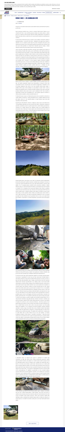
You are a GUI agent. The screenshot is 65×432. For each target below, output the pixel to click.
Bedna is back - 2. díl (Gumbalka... (23, 15)
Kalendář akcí (21, 12)
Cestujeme (20, 23)
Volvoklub (39, 12)
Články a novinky (28, 12)
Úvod (16, 12)
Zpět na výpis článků (32, 423)
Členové (34, 12)
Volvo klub (8, 15)
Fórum (43, 12)
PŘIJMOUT (8, 8)
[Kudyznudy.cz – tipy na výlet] (16, 428)
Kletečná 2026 (49, 12)
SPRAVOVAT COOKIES (56, 8)
